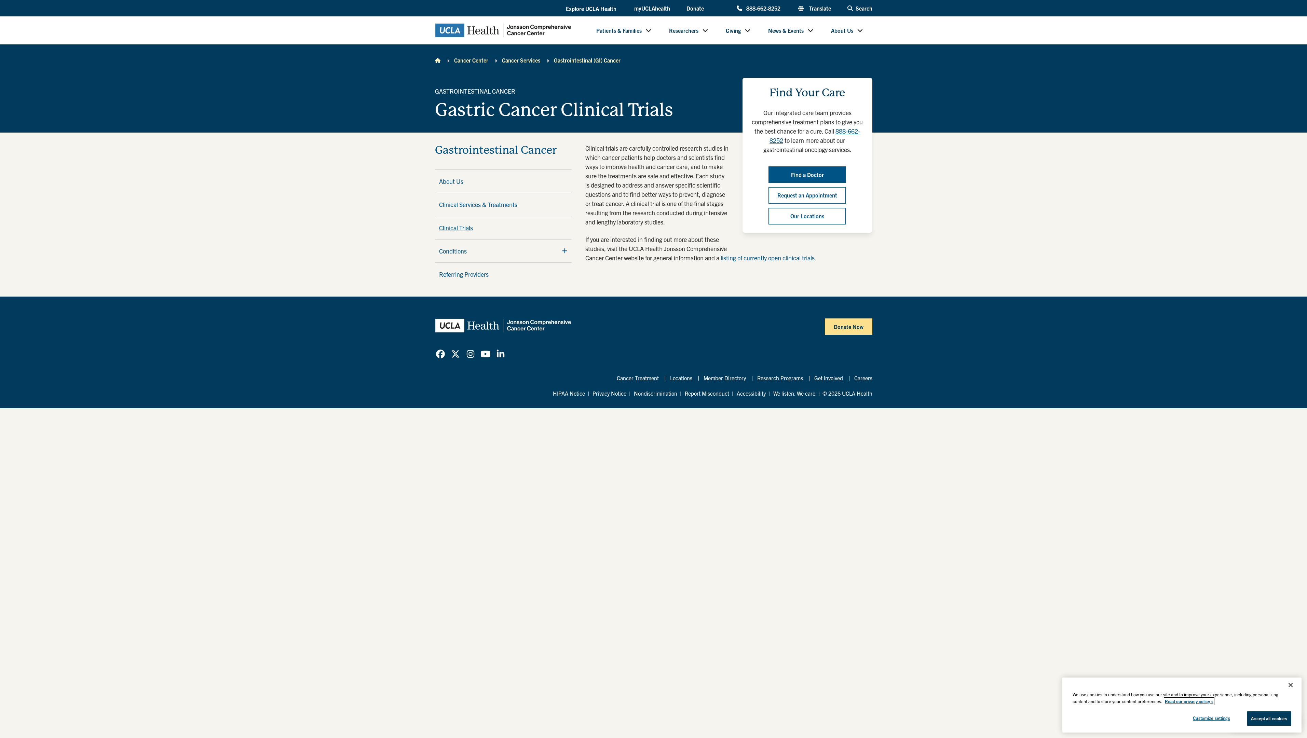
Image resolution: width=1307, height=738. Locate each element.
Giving (733, 30)
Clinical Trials (456, 228)
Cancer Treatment (638, 377)
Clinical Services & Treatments (478, 204)
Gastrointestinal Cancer (496, 150)
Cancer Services (521, 60)
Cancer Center (471, 60)
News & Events (786, 30)
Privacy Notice (609, 393)
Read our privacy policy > (1189, 701)
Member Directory (725, 377)
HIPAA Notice (569, 393)
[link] (440, 353)
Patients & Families (619, 30)
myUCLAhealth (652, 8)
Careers (863, 377)
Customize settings (1211, 718)
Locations (681, 377)
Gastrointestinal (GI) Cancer (587, 60)
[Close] (1290, 685)
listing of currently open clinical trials (768, 258)
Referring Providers (464, 274)
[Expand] (565, 251)
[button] (592, 8)
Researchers (683, 30)
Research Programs (780, 377)
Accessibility (751, 393)
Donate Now (848, 326)
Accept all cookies (1269, 718)
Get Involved (828, 377)
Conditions (453, 251)
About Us (842, 30)
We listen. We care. (795, 393)
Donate (695, 8)
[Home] (437, 60)
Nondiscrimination (655, 393)
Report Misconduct (707, 393)
